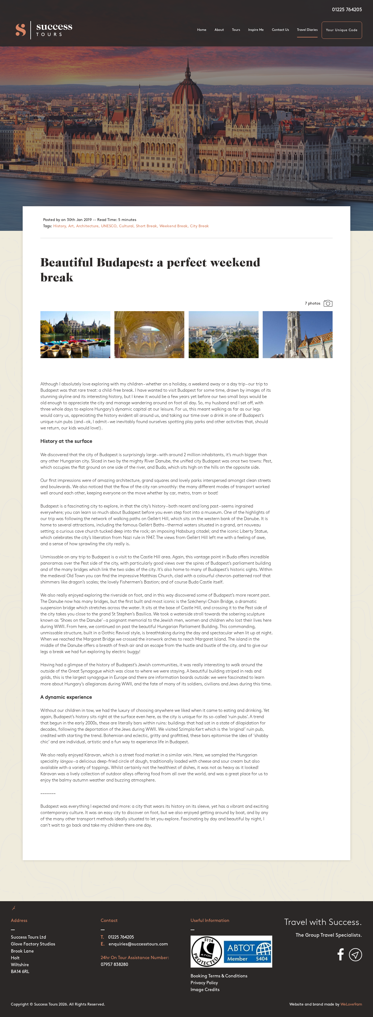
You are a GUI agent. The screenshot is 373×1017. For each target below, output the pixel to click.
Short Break (146, 226)
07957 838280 (114, 965)
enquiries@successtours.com (138, 944)
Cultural (126, 226)
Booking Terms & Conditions (219, 976)
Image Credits (205, 990)
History (59, 226)
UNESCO (109, 226)
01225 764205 (347, 10)
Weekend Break (173, 226)
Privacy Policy (204, 983)
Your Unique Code (342, 30)
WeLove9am (351, 1005)
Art (71, 226)
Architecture (87, 226)
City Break (199, 226)
